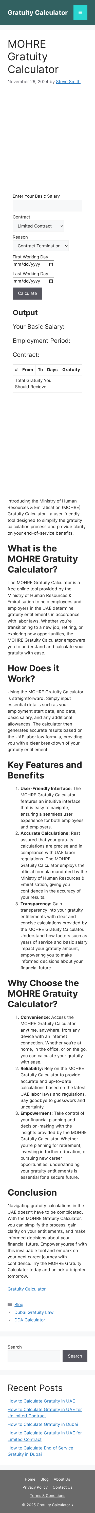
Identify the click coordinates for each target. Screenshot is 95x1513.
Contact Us (62, 1487)
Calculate (27, 293)
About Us (62, 1479)
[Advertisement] (47, 141)
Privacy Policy (35, 1487)
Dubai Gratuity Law (34, 1312)
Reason (20, 237)
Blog (18, 1304)
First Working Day (30, 256)
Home (30, 1479)
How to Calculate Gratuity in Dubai (43, 1424)
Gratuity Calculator (38, 12)
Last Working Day (30, 273)
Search (15, 1347)
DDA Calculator (29, 1319)
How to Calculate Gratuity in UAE (41, 1401)
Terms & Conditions (47, 1495)
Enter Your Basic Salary (36, 196)
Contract (21, 216)
